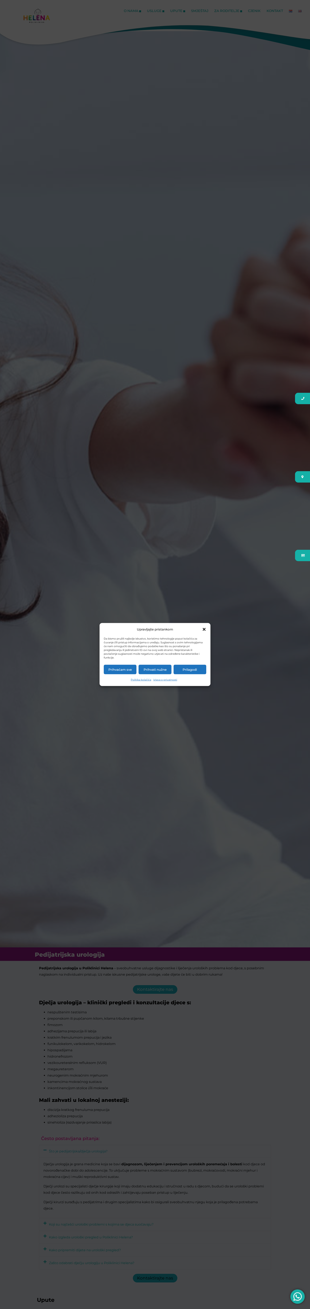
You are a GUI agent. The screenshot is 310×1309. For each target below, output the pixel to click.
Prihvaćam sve (120, 669)
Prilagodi (190, 669)
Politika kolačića (141, 679)
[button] (204, 629)
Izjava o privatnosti (165, 679)
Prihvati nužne (155, 669)
